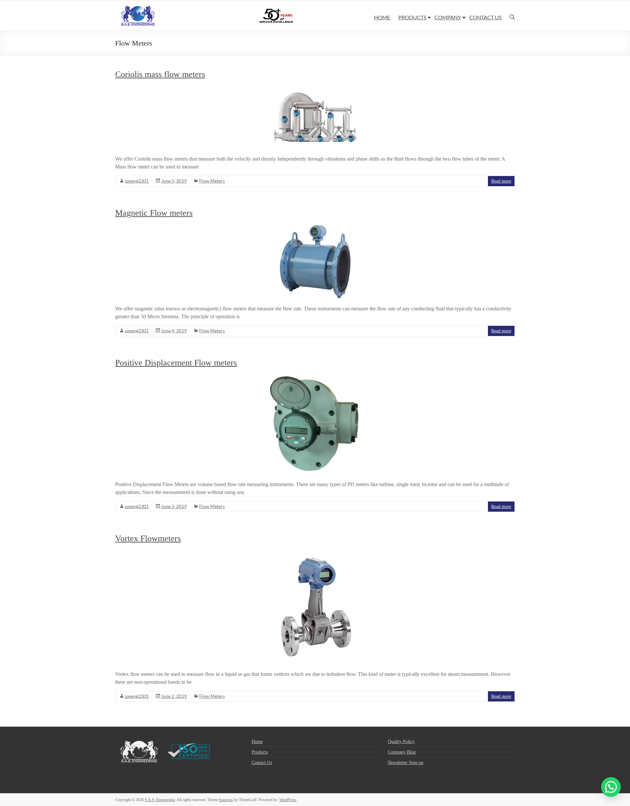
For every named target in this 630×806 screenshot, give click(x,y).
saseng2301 (137, 181)
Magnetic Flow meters (154, 213)
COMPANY (447, 17)
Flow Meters (212, 181)
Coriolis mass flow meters (160, 74)
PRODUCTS (412, 17)
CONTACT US (485, 17)
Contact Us (262, 762)
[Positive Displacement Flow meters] (315, 377)
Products (260, 752)
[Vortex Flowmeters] (315, 553)
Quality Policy (401, 741)
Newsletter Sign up (405, 762)
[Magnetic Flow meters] (315, 227)
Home (257, 741)
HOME (382, 17)
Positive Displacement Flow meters (176, 362)
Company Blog (402, 752)
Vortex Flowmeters (148, 538)
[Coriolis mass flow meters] (315, 88)
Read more (501, 181)
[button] (611, 787)
